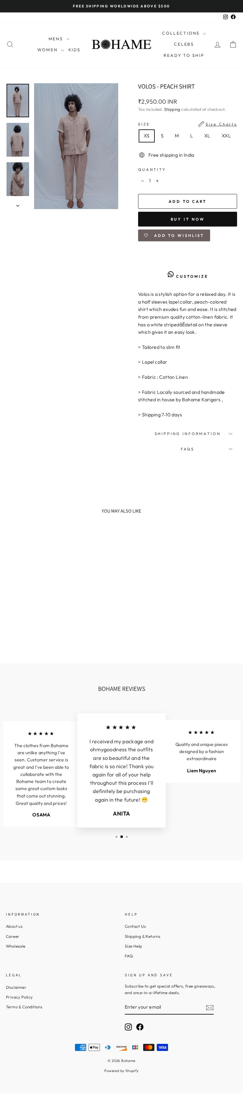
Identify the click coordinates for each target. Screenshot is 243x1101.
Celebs (184, 44)
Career (12, 936)
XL (207, 136)
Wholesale (15, 946)
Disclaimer (16, 987)
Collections (182, 33)
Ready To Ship (184, 55)
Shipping (172, 109)
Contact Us (135, 926)
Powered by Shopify (121, 1070)
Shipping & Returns (142, 936)
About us (14, 926)
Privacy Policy (19, 997)
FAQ (129, 956)
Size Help (133, 946)
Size (187, 124)
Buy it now (188, 219)
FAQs (187, 449)
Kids (74, 49)
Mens (57, 38)
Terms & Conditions (24, 1006)
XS (147, 136)
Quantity (152, 169)
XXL (226, 136)
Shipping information (188, 433)
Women (48, 49)
